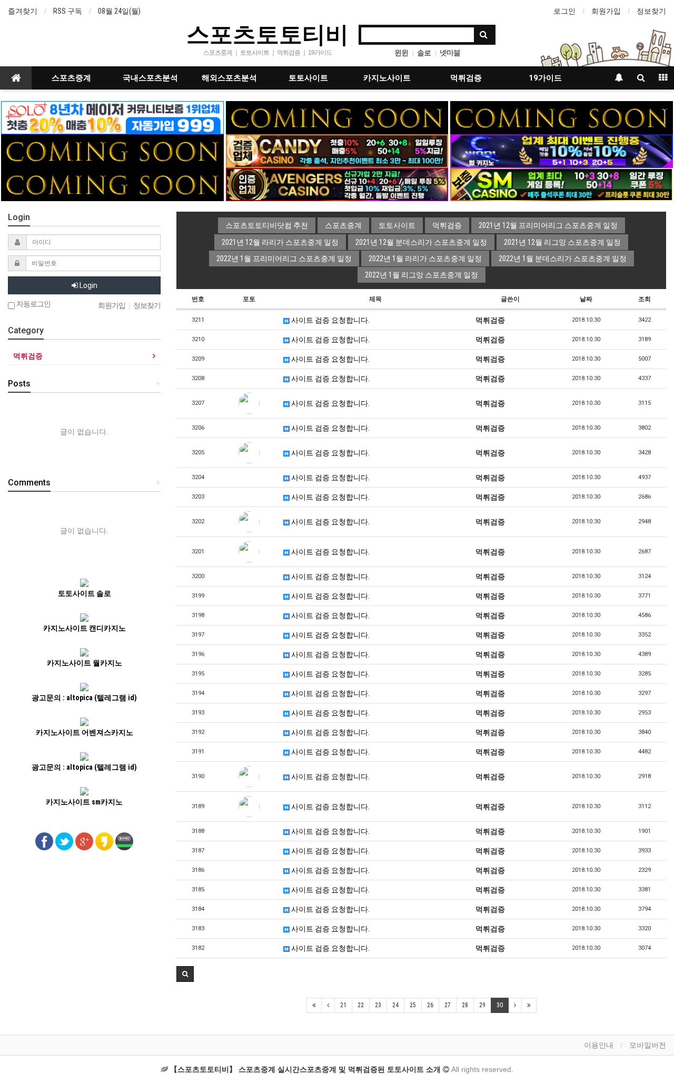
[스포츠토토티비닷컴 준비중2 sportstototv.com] (561, 117)
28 (465, 1005)
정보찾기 (651, 11)
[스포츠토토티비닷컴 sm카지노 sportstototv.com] (561, 184)
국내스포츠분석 (150, 78)
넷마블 (450, 52)
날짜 (586, 299)
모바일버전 (647, 1045)
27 (447, 1005)
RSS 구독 (67, 11)
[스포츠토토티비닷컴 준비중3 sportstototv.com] (112, 184)
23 (378, 1005)
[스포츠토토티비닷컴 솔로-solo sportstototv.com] (112, 117)
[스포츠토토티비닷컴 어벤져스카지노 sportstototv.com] (337, 184)
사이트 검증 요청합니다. (330, 320)
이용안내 (598, 1045)
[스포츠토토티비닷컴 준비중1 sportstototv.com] (337, 117)
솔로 (424, 52)
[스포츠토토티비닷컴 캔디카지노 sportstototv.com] (337, 150)
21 (343, 1005)
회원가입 (606, 11)
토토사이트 (308, 78)
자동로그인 (33, 304)
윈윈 (401, 52)
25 (413, 1005)
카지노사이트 (387, 78)
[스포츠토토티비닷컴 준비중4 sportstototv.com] (112, 150)
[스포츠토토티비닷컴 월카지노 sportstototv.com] (561, 150)
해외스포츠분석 (229, 78)
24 (395, 1005)
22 (361, 1005)
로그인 (564, 11)
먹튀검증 (466, 78)
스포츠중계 (71, 78)
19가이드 (545, 78)
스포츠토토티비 (267, 34)
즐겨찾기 (22, 11)
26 (430, 1005)
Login (87, 285)
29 (482, 1005)
